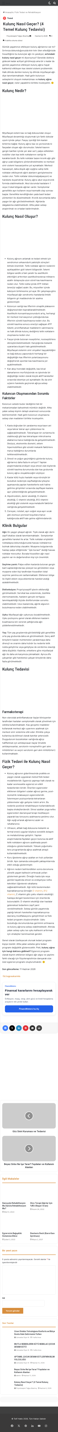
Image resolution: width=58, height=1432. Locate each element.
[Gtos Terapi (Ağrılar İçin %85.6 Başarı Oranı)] (43, 1193)
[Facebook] (5, 1028)
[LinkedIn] (19, 1028)
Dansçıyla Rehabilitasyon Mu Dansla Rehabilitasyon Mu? (14, 1206)
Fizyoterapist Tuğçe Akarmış (18, 36)
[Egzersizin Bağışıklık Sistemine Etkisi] (15, 1223)
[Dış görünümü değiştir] (49, 4)
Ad (3, 1298)
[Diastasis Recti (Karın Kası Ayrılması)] (43, 1223)
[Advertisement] (29, 1067)
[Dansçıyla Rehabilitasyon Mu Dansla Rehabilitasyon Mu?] (15, 1193)
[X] (12, 1028)
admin (18, 1375)
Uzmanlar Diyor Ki (22, 1337)
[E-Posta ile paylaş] (32, 1028)
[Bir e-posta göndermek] (30, 36)
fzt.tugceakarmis (11, 976)
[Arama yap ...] (54, 4)
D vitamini (38, 890)
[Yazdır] (39, 1028)
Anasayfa (9, 12)
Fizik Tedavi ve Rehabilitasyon (28, 12)
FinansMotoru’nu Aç (29, 1009)
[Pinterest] (25, 1028)
